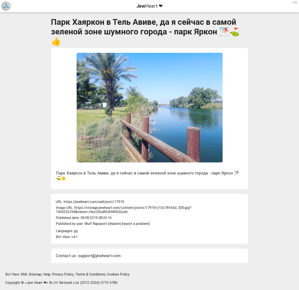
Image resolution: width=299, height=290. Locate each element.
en (76, 231)
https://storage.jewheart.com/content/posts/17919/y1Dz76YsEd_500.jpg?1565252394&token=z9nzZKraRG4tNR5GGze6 (123, 210)
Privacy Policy (63, 274)
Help (46, 274)
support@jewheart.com (99, 255)
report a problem (136, 224)
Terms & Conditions (90, 274)
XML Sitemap (31, 274)
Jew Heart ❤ (36, 283)
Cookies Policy (118, 274)
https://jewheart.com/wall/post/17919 (94, 202)
